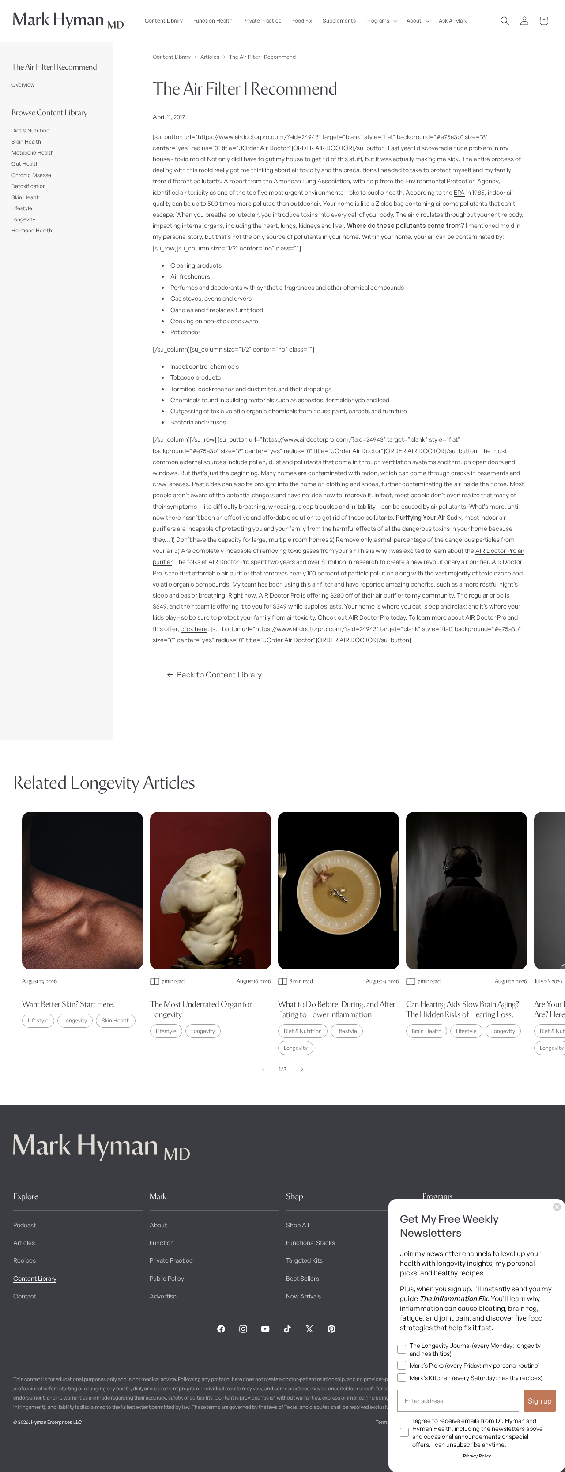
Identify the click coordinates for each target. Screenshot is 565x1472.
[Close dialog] (557, 1207)
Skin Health (25, 197)
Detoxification (28, 186)
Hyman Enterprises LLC (56, 1422)
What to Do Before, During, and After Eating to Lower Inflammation (337, 1009)
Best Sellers (302, 1278)
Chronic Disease (31, 175)
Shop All (297, 1225)
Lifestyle (21, 208)
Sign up (540, 1400)
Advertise (163, 1296)
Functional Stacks (310, 1242)
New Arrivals (303, 1296)
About (158, 1225)
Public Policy (167, 1278)
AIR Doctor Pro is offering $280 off (306, 595)
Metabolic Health (32, 152)
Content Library (172, 56)
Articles (209, 56)
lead (383, 400)
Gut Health (25, 163)
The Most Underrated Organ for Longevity (201, 1009)
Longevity (23, 219)
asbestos (310, 400)
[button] (381, 21)
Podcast (24, 1225)
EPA (459, 192)
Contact (24, 1296)
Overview (22, 84)
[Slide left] (263, 1069)
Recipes (24, 1260)
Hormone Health (31, 230)
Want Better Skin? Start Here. (68, 1004)
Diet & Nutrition (30, 130)
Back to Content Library (219, 674)
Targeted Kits (304, 1260)
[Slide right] (302, 1069)
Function (162, 1242)
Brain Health (26, 141)
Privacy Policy (477, 1455)
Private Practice (171, 1260)
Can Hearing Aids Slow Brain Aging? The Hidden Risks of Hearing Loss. (462, 1009)
